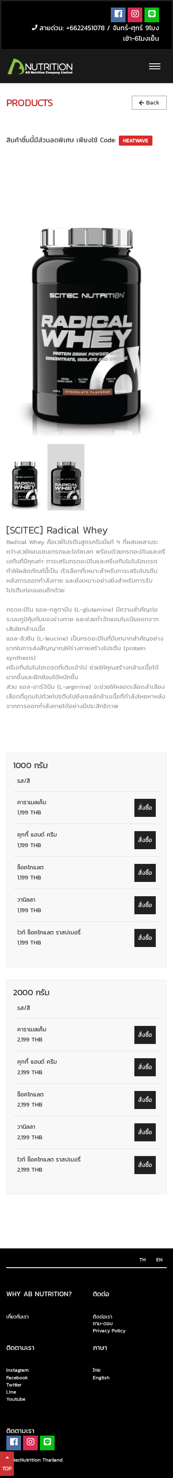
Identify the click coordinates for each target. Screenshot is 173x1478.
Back (152, 102)
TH (142, 1259)
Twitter (13, 1385)
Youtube (15, 1399)
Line (11, 1392)
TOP (7, 1469)
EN (159, 1259)
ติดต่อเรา (102, 1317)
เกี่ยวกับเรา (17, 1317)
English (101, 1377)
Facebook (17, 1377)
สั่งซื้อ (145, 807)
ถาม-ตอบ (103, 1323)
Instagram (17, 1370)
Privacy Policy (109, 1330)
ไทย (96, 1370)
